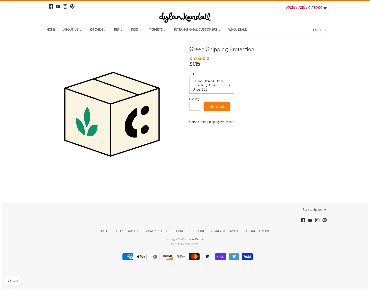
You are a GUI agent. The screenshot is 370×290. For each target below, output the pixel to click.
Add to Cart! (217, 107)
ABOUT (133, 231)
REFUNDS (179, 231)
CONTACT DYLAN (256, 231)
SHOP (118, 231)
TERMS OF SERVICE (225, 231)
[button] (200, 58)
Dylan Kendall (196, 239)
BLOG (105, 231)
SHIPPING (198, 231)
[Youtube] (58, 5)
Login (290, 7)
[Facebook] (51, 5)
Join (301, 7)
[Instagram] (65, 5)
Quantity (194, 99)
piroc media (191, 244)
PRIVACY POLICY (155, 231)
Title (192, 73)
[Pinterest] (72, 5)
